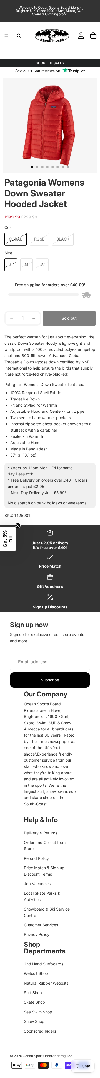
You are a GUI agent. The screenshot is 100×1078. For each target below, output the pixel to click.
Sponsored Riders (40, 1031)
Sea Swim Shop (38, 1011)
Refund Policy (36, 858)
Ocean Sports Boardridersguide (47, 1056)
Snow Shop (34, 1021)
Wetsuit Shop (36, 973)
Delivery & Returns (40, 833)
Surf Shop (33, 992)
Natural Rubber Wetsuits (46, 983)
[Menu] (6, 35)
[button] (8, 539)
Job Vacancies (37, 883)
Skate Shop (34, 1002)
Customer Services (41, 924)
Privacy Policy (36, 934)
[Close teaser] (18, 525)
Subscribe (50, 680)
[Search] (19, 36)
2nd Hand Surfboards (43, 964)
